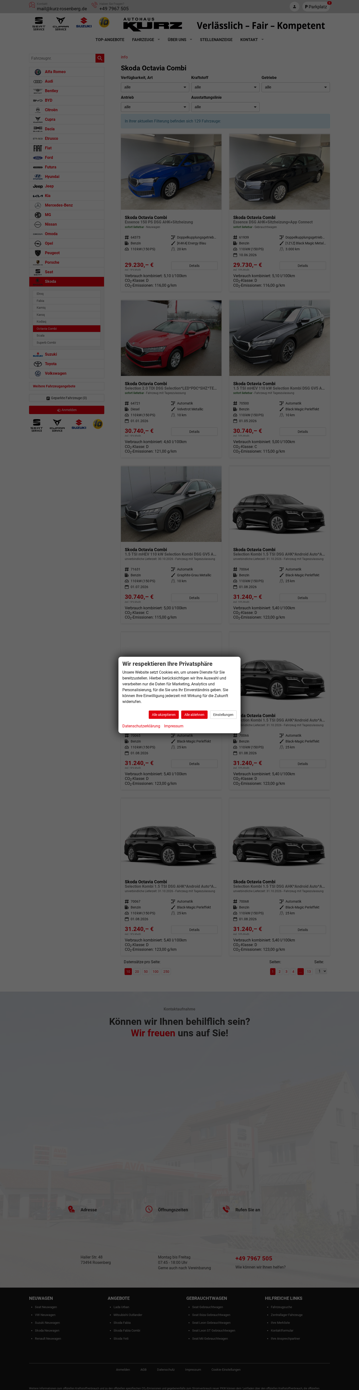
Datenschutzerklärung (141, 726)
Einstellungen (223, 715)
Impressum (173, 726)
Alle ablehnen (194, 715)
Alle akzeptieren (164, 715)
